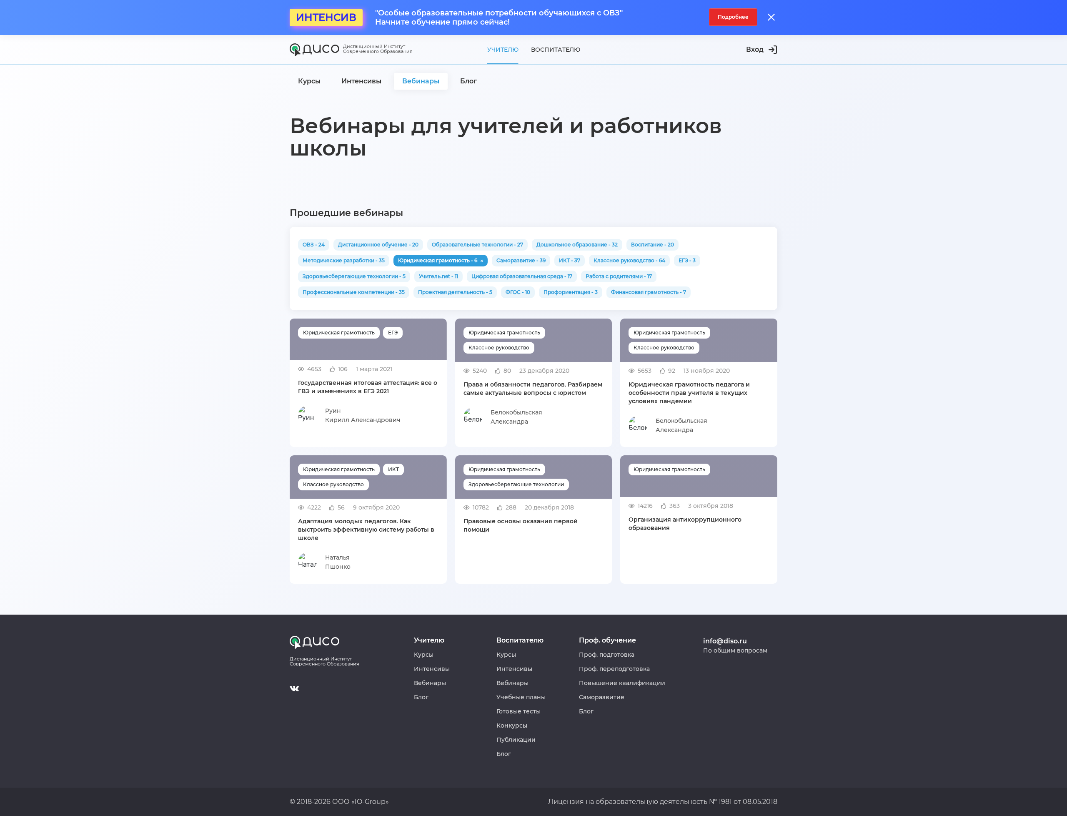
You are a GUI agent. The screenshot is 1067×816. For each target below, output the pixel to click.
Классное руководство (498, 347)
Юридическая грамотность (339, 332)
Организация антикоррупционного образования (685, 524)
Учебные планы (521, 697)
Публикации (516, 739)
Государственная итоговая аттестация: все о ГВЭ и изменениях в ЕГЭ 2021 (367, 387)
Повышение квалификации (622, 683)
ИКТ (393, 469)
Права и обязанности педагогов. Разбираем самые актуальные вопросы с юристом (532, 389)
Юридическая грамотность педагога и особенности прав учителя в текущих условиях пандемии (689, 393)
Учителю (502, 49)
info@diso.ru (725, 641)
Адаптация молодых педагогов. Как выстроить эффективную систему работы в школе (366, 529)
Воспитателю (555, 49)
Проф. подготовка (606, 654)
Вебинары (430, 683)
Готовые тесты (518, 711)
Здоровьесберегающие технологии (516, 484)
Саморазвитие (601, 697)
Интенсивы (432, 669)
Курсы (423, 654)
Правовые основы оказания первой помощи (520, 525)
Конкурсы (511, 725)
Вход (755, 49)
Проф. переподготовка (614, 669)
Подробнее (733, 17)
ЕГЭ (393, 332)
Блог (421, 697)
